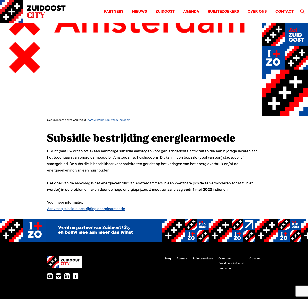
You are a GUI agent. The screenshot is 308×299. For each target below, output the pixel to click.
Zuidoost (165, 11)
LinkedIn (67, 276)
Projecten (225, 268)
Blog (168, 258)
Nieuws (139, 11)
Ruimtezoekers (223, 11)
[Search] (302, 11)
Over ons (257, 11)
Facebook (75, 276)
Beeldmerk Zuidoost (231, 263)
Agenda (191, 11)
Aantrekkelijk (96, 120)
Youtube (50, 276)
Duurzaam (111, 120)
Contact (284, 11)
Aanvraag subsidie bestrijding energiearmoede (86, 209)
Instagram (58, 276)
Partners (114, 11)
